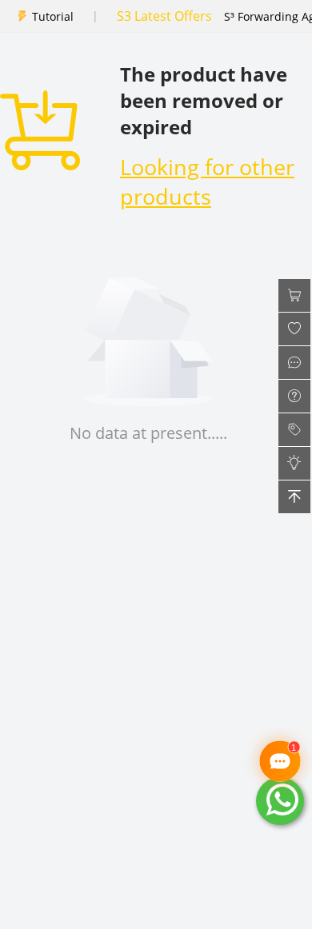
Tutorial (53, 16)
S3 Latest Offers (164, 16)
